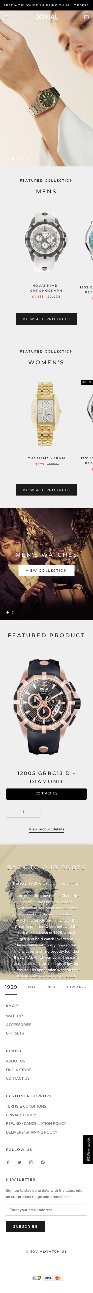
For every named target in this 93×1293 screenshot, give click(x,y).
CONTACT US (18, 1078)
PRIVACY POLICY (21, 1115)
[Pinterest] (43, 1162)
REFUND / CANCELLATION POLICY (36, 1123)
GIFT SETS (15, 1033)
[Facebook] (8, 1162)
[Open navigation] (6, 17)
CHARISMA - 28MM (46, 458)
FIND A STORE (18, 1069)
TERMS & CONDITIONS (26, 1106)
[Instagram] (31, 1162)
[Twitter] (19, 1162)
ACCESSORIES (18, 1024)
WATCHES (15, 1016)
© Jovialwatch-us (46, 1251)
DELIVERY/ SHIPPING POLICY (31, 1132)
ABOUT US (15, 1061)
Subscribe (25, 1226)
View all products (46, 319)
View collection (46, 570)
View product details (46, 829)
